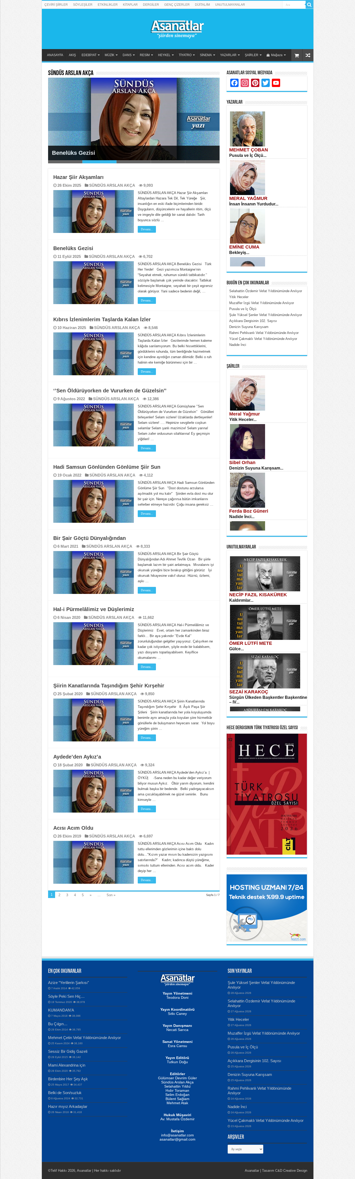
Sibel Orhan (242, 462)
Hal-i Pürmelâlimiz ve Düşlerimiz (93, 609)
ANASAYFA (55, 55)
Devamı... (147, 229)
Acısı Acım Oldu (73, 828)
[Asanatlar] (177, 28)
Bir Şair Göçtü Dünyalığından (89, 538)
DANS (127, 55)
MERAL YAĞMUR (248, 198)
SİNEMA (206, 55)
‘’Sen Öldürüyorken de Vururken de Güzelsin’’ (110, 390)
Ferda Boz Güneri (248, 511)
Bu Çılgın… (58, 1024)
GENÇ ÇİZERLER (177, 4)
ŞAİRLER (251, 55)
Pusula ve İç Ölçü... (247, 155)
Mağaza (276, 55)
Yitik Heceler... (243, 419)
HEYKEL (164, 55)
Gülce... (236, 649)
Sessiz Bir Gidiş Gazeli (67, 1051)
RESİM (145, 55)
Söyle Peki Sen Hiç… (66, 996)
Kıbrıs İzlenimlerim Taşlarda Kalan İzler (102, 319)
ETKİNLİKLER (108, 4)
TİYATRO (185, 55)
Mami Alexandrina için (66, 1065)
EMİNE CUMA (244, 247)
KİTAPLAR (130, 4)
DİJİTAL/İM (202, 4)
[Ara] (309, 5)
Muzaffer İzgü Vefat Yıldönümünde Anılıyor (264, 1033)
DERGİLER (151, 4)
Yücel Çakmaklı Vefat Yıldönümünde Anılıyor (266, 1120)
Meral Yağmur (244, 414)
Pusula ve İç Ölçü (243, 1047)
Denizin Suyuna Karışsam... (256, 468)
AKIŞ (72, 55)
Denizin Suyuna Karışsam (250, 1074)
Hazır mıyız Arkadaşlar (67, 1106)
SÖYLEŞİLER (83, 4)
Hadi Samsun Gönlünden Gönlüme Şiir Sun (106, 467)
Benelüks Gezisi (73, 153)
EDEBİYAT (89, 55)
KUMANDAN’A (61, 1010)
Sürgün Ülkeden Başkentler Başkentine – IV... (268, 699)
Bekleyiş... (239, 252)
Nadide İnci (237, 1106)
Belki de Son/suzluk (65, 1092)
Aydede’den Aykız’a (77, 757)
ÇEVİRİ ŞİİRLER (56, 4)
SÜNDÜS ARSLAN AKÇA (112, 185)
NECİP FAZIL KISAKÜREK (258, 594)
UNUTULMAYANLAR (230, 4)
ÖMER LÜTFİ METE (250, 643)
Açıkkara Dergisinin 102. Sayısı (254, 1061)
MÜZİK (109, 55)
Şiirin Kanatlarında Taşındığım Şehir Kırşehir (108, 685)
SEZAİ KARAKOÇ (248, 691)
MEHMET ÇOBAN (248, 149)
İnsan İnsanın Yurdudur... (253, 204)
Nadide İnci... (241, 516)
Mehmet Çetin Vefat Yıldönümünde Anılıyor (84, 1037)
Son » (111, 895)
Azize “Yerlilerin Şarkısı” (68, 982)
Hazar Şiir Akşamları (78, 177)
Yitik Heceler (238, 1019)
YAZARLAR (228, 55)
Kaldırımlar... (241, 600)
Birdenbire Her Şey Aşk (68, 1079)
